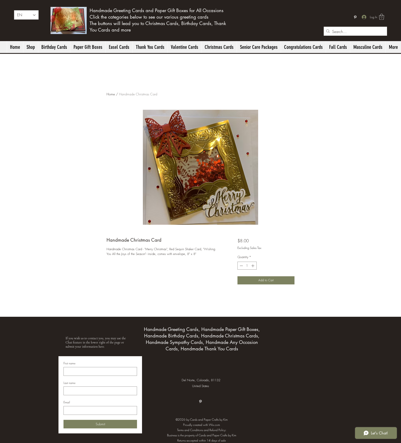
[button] (381, 17)
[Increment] (253, 266)
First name (69, 363)
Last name (69, 383)
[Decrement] (241, 266)
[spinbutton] (247, 266)
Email (66, 402)
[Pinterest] (355, 17)
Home (111, 94)
